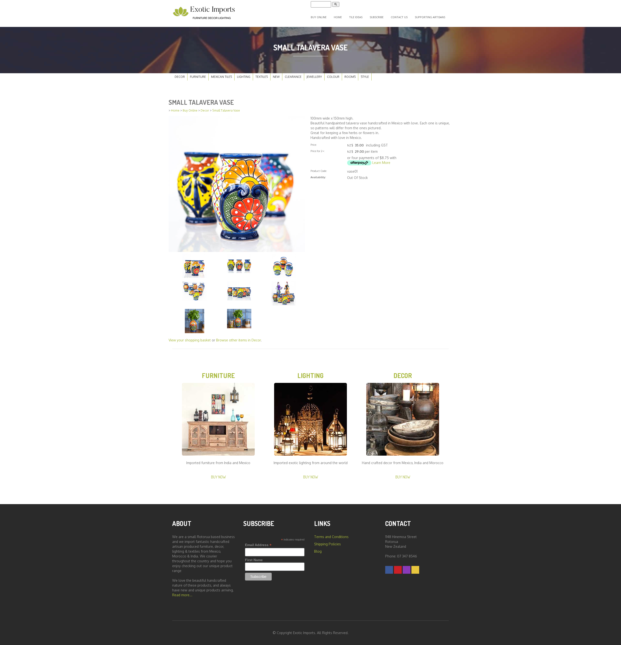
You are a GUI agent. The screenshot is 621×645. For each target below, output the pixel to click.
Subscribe (377, 17)
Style (365, 77)
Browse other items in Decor (238, 340)
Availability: (318, 177)
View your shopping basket (190, 340)
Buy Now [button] (218, 476)
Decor (180, 77)
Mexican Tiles (221, 77)
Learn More (381, 163)
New (276, 77)
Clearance (293, 77)
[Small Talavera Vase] (237, 183)
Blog (318, 551)
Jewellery (314, 77)
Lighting (243, 77)
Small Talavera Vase (226, 110)
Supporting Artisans (430, 17)
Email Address (258, 545)
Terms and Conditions (331, 537)
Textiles (261, 77)
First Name (254, 560)
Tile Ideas (355, 17)
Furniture (198, 77)
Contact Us (399, 17)
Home (338, 17)
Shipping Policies (327, 544)
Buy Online (319, 17)
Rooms (350, 77)
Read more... (182, 595)
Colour (333, 77)
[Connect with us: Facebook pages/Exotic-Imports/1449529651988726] (389, 570)
